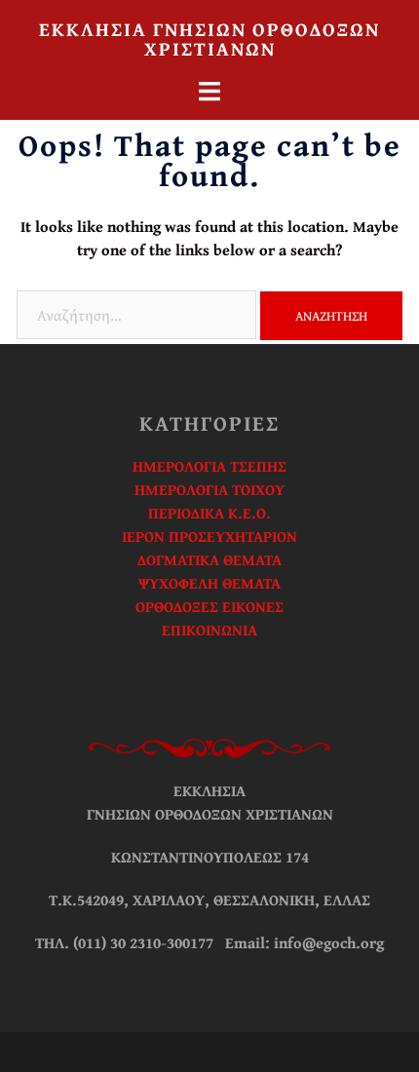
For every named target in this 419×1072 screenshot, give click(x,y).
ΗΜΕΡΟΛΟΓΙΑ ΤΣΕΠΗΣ (209, 466)
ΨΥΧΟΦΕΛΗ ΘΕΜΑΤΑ (209, 582)
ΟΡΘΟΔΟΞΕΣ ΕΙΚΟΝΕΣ (209, 606)
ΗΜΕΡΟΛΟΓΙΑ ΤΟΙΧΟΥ (209, 489)
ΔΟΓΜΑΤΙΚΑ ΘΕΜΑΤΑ (209, 559)
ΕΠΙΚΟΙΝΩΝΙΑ (209, 629)
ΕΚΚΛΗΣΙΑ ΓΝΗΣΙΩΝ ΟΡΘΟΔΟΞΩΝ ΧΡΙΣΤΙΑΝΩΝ (209, 38)
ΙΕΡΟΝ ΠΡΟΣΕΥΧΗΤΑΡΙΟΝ (209, 536)
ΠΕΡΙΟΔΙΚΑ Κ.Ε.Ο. (209, 512)
